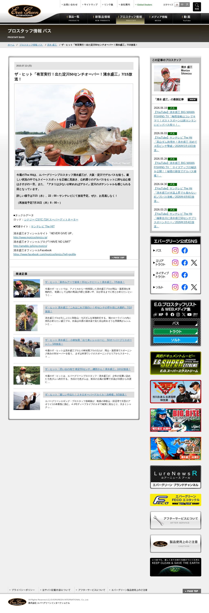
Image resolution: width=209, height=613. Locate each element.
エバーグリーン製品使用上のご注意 (128, 590)
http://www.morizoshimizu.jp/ (30, 237)
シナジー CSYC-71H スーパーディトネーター (51, 219)
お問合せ (70, 3)
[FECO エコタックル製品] (175, 503)
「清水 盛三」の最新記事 (169, 99)
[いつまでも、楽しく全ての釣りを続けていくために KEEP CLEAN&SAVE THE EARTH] (175, 574)
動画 (187, 18)
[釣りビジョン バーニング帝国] (175, 457)
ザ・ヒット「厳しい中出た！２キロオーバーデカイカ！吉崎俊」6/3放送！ (86, 394)
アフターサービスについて (91, 590)
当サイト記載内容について (56, 590)
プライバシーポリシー (23, 590)
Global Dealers (144, 3)
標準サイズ (176, 4)
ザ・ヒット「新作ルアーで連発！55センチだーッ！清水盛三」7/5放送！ (85, 282)
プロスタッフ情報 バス (31, 45)
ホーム (11, 45)
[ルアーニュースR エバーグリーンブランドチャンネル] (175, 486)
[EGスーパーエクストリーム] (175, 372)
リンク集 (109, 3)
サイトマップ (91, 3)
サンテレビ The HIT (43, 226)
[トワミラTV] (175, 400)
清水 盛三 (52, 45)
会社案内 (125, 3)
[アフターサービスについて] (175, 527)
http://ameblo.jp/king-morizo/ (30, 246)
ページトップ (118, 258)
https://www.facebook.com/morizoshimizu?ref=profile (44, 254)
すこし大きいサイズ (182, 4)
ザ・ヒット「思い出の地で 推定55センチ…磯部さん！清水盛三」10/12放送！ (88, 369)
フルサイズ (187, 4)
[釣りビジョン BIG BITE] (175, 429)
